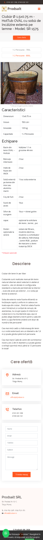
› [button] (39, 83)
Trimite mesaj (21, 474)
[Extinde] (21, 83)
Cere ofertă (21, 37)
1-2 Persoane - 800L (21, 55)
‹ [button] (3, 83)
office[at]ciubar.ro (17, 397)
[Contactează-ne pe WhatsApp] (5, 533)
